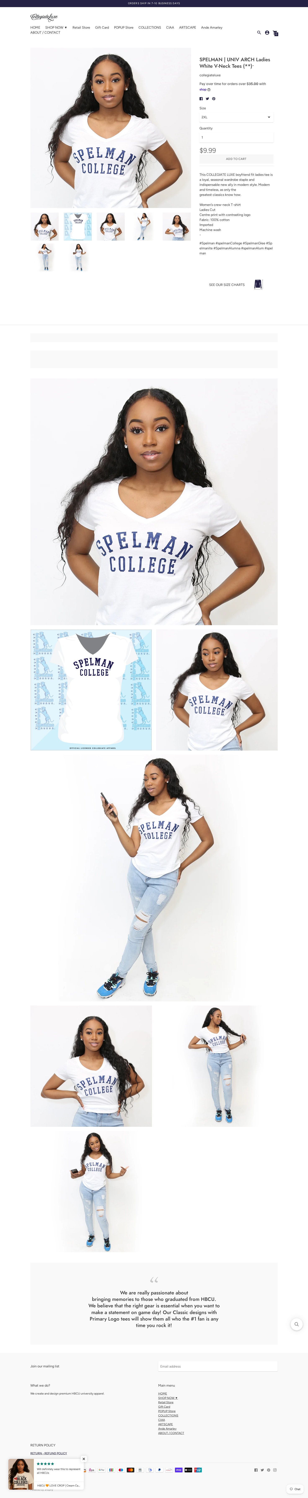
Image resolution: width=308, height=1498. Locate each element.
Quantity (205, 128)
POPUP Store (123, 27)
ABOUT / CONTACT (45, 32)
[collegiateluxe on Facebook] (256, 1470)
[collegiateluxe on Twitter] (262, 1470)
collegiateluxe (61, 1484)
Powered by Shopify (41, 1489)
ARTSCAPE (187, 27)
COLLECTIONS (149, 27)
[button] (297, 1324)
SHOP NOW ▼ (56, 27)
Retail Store (81, 27)
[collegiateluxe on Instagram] (275, 1470)
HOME (35, 27)
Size (202, 108)
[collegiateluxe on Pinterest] (268, 1470)
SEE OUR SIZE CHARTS (227, 285)
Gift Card (102, 27)
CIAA (170, 27)
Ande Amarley (211, 27)
